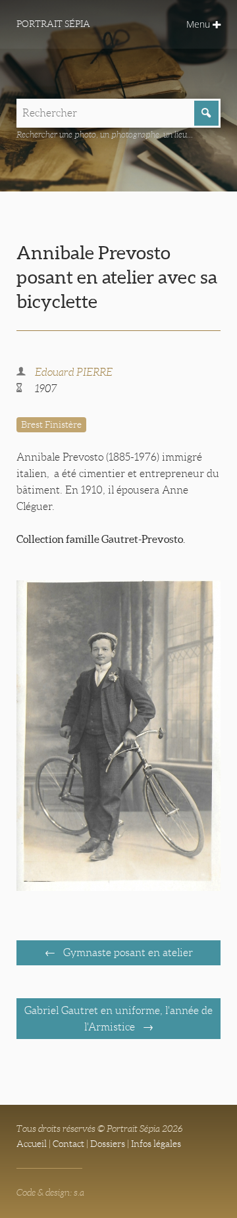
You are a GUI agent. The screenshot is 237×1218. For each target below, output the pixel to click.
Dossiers (107, 1143)
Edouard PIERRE (74, 372)
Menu (199, 24)
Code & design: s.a (50, 1192)
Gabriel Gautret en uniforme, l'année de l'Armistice (118, 1018)
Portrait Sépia (53, 23)
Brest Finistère (51, 424)
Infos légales (156, 1143)
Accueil (31, 1143)
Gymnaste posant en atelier (127, 952)
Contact (68, 1143)
